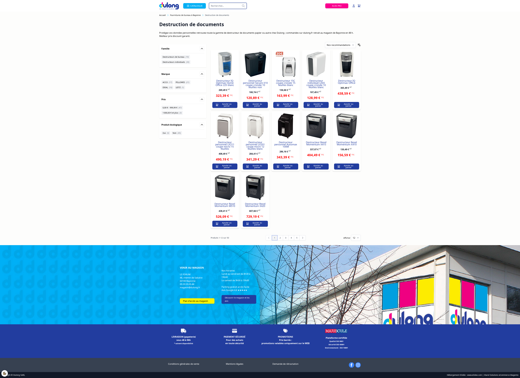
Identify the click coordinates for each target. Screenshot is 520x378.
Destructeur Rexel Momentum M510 (224, 205)
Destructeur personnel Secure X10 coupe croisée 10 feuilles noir (255, 84)
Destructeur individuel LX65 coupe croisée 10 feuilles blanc (316, 84)
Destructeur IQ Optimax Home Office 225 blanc (225, 83)
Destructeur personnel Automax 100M (285, 144)
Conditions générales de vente (183, 363)
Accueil (162, 15)
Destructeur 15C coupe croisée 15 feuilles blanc (285, 83)
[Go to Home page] (169, 5)
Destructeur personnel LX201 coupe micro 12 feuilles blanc (255, 145)
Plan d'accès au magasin (195, 300)
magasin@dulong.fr (190, 287)
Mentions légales (234, 363)
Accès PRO (337, 5)
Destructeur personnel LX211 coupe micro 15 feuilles (224, 145)
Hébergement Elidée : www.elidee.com (464, 375)
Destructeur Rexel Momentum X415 (316, 143)
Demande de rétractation (285, 363)
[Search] (243, 6)
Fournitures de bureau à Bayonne (185, 15)
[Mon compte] (353, 5)
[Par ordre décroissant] (359, 45)
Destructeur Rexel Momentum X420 (255, 205)
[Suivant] (303, 237)
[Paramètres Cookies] (4, 373)
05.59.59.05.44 (187, 284)
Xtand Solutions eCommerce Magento (501, 375)
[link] (269, 237)
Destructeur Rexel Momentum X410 (346, 143)
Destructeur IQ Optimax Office (346, 81)
